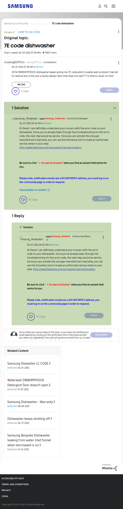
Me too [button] (21, 84)
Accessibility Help (13, 478)
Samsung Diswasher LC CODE (27, 363)
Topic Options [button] (113, 31)
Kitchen (39, 67)
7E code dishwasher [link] (63, 23)
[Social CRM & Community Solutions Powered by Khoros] (109, 467)
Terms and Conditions (15, 484)
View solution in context (32, 189)
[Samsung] (20, 5)
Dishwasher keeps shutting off (28, 419)
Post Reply (101, 335)
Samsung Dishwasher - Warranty (30, 402)
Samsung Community (16, 23)
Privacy (6, 490)
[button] (113, 62)
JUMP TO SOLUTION (29, 32)
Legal (5, 496)
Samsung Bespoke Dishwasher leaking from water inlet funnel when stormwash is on (29, 440)
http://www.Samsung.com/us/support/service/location (50, 147)
